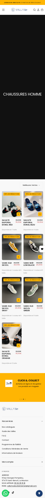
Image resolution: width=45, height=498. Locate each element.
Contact (5, 440)
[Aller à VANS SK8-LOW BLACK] (33, 247)
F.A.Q (4, 436)
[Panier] (42, 10)
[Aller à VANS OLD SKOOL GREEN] (33, 290)
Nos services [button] (7, 421)
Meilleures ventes (30, 185)
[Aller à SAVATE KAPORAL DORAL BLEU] (33, 204)
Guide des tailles (9, 431)
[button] (3, 9)
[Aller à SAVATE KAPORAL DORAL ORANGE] (12, 335)
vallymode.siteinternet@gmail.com (22, 486)
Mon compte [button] (7, 462)
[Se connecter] (38, 10)
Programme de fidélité (11, 444)
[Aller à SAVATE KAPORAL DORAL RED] (12, 204)
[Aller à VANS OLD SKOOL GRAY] (12, 290)
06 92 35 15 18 (19, 483)
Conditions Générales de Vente (15, 449)
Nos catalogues (8, 427)
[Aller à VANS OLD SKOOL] (12, 247)
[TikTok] (13, 492)
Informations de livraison (12, 453)
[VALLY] (11, 409)
